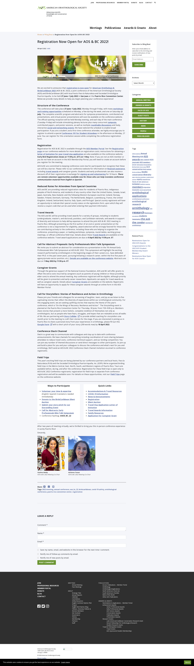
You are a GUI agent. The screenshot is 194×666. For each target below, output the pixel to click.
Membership (76, 619)
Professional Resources (105, 3)
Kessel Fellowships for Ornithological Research (122, 623)
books (145, 172)
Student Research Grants (115, 625)
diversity (147, 174)
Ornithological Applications (111, 589)
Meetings (96, 27)
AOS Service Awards (113, 611)
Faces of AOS (143, 110)
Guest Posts (143, 115)
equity (139, 179)
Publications (113, 27)
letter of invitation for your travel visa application (60, 154)
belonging (140, 165)
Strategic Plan (76, 593)
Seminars (148, 213)
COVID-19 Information (98, 394)
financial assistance (116, 168)
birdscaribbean (85, 489)
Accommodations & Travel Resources (105, 391)
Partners (75, 621)
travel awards (52, 171)
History (143, 121)
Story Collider (70, 316)
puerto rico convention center (59, 492)
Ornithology (106, 587)
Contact (148, 3)
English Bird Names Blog (80, 607)
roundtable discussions (101, 125)
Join (92, 3)
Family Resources (96, 413)
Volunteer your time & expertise (56, 391)
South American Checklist (111, 593)
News (143, 126)
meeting (147, 184)
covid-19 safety (98, 489)
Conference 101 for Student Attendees (79, 133)
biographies (147, 165)
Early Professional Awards (115, 609)
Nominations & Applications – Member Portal (117, 603)
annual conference (61, 489)
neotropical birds (145, 190)
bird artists (136, 167)
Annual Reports (77, 595)
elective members (140, 177)
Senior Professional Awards (116, 607)
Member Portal (123, 3)
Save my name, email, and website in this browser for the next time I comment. (75, 550)
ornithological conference (140, 199)
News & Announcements (99, 396)
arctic (134, 165)
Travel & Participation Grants (112, 627)
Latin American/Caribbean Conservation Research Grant (125, 621)
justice (142, 184)
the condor (138, 222)
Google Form (43, 324)
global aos (145, 182)
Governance (76, 615)
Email (40, 541)
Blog (141, 3)
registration (77, 492)
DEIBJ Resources (77, 601)
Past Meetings (76, 587)
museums (135, 190)
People (143, 131)
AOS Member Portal (95, 148)
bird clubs (143, 167)
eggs (133, 177)
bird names (147, 169)
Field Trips (115, 374)
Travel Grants (111, 629)
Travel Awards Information (100, 410)
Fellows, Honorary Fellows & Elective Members (81, 610)
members (137, 186)
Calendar (75, 597)
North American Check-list (111, 591)
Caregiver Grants (79, 282)
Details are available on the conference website (91, 258)
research (138, 212)
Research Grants (108, 619)
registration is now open (77, 88)
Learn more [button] (65, 662)
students (143, 216)
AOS (48, 48)
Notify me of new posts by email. (54, 558)
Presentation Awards (113, 617)
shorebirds (135, 216)
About (153, 27)
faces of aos (136, 182)
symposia (112, 122)
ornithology (140, 208)
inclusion (136, 184)
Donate (134, 3)
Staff (73, 623)
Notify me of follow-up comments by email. (59, 554)
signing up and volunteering (93, 174)
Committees (76, 599)
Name (40, 533)
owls (151, 208)
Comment (42, 525)
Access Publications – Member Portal (115, 585)
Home (39, 35)
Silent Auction (94, 402)
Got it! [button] (187, 662)
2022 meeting (47, 489)
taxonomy (136, 219)
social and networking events (60, 128)
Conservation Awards (114, 613)
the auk (145, 218)
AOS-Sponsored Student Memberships (119, 631)
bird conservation (141, 168)
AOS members (145, 162)
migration (146, 187)
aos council (144, 159)
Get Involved (76, 613)
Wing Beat (48, 35)
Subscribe (138, 65)
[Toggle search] (155, 3)
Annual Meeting (143, 100)
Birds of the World (108, 595)
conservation (137, 175)
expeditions (146, 179)
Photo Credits (41, 658)
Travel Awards (99, 235)
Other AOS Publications (110, 597)
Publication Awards (113, 615)
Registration (93, 399)
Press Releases (143, 136)
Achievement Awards (109, 605)
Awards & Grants (135, 27)
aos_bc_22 (74, 489)
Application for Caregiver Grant (102, 416)
